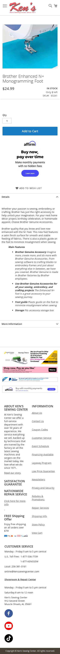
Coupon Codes (40, 429)
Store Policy (38, 524)
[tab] (30, 196)
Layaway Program (41, 462)
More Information (12, 324)
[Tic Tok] (30, 639)
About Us (37, 412)
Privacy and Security (43, 487)
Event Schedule (40, 446)
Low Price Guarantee (43, 471)
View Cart (37, 532)
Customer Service (41, 437)
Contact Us (38, 421)
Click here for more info (15, 502)
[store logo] (23, 7)
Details (6, 196)
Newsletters (38, 479)
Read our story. (12, 472)
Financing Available (43, 454)
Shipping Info (39, 516)
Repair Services (40, 507)
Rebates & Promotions (38, 498)
